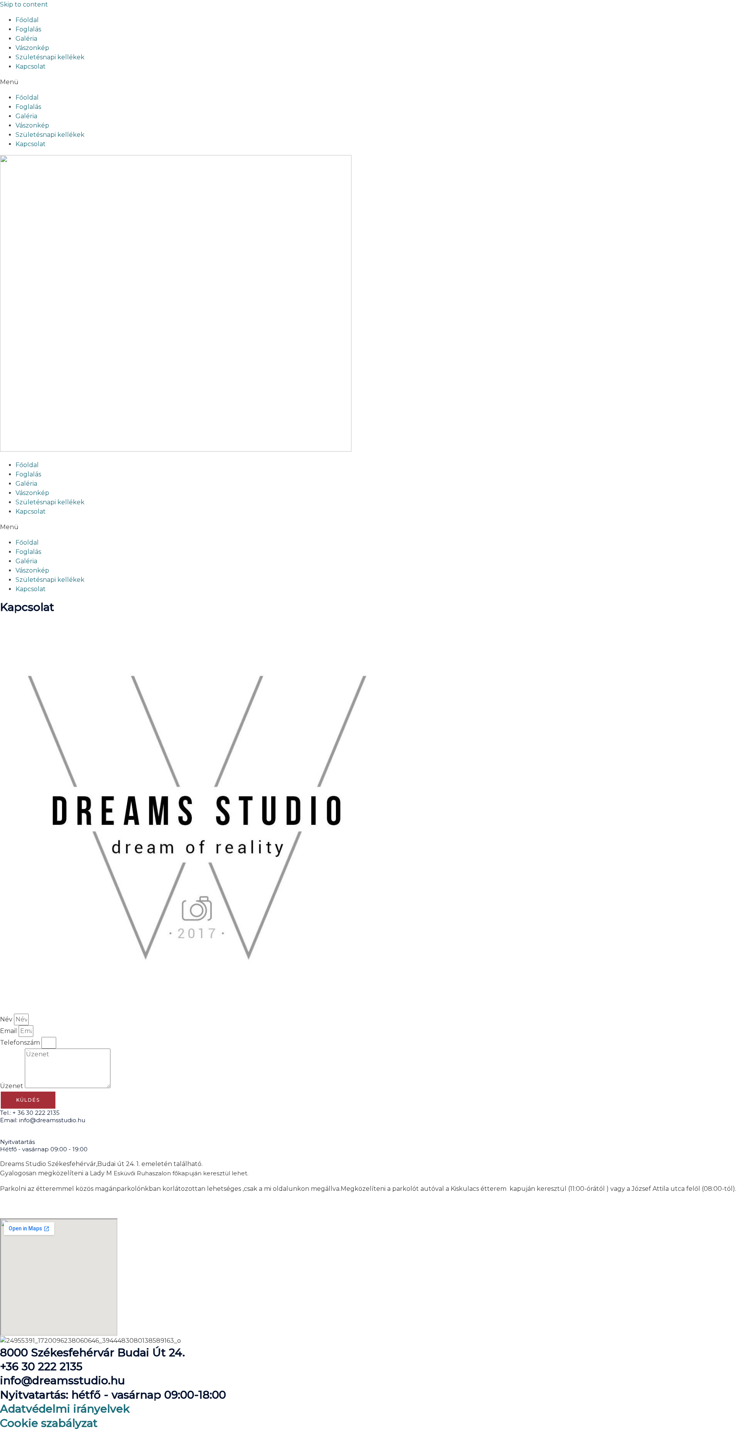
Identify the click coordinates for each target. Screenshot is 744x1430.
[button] (372, 82)
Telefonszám (20, 1042)
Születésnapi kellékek (50, 57)
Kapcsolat (31, 66)
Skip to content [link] (24, 4)
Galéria (26, 38)
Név (7, 1019)
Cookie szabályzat (49, 1423)
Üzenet (12, 1086)
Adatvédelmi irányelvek (65, 1408)
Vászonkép (32, 48)
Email (9, 1031)
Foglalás (28, 29)
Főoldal (27, 20)
